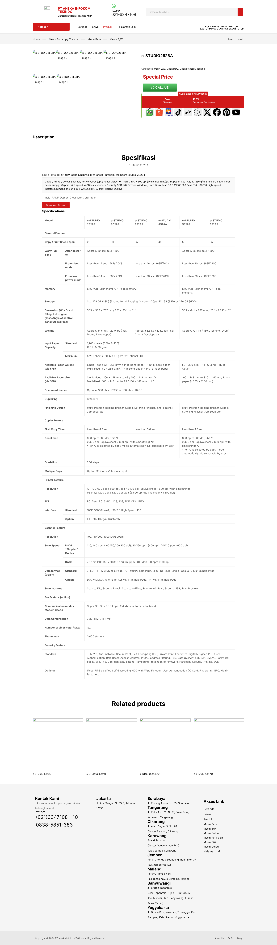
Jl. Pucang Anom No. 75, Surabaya (168, 803)
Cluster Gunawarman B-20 (163, 845)
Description (44, 137)
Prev (230, 39)
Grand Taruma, (156, 840)
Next (240, 39)
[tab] (47, 140)
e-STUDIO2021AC (203, 773)
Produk (208, 819)
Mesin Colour (212, 833)
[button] (221, 28)
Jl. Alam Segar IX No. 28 (162, 826)
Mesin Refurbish (213, 837)
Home (36, 39)
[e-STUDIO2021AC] (219, 743)
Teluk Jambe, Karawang (161, 850)
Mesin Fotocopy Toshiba (64, 39)
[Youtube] (236, 112)
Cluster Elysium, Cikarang (163, 831)
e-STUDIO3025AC (149, 773)
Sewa (207, 814)
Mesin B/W (116, 39)
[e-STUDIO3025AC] (165, 743)
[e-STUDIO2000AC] (111, 743)
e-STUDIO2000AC (96, 773)
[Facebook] (217, 112)
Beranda (209, 809)
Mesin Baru (94, 39)
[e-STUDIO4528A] (58, 743)
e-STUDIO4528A (41, 773)
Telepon (115, 11)
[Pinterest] (226, 112)
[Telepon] (113, 6)
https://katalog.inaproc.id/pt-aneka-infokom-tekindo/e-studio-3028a (103, 174)
